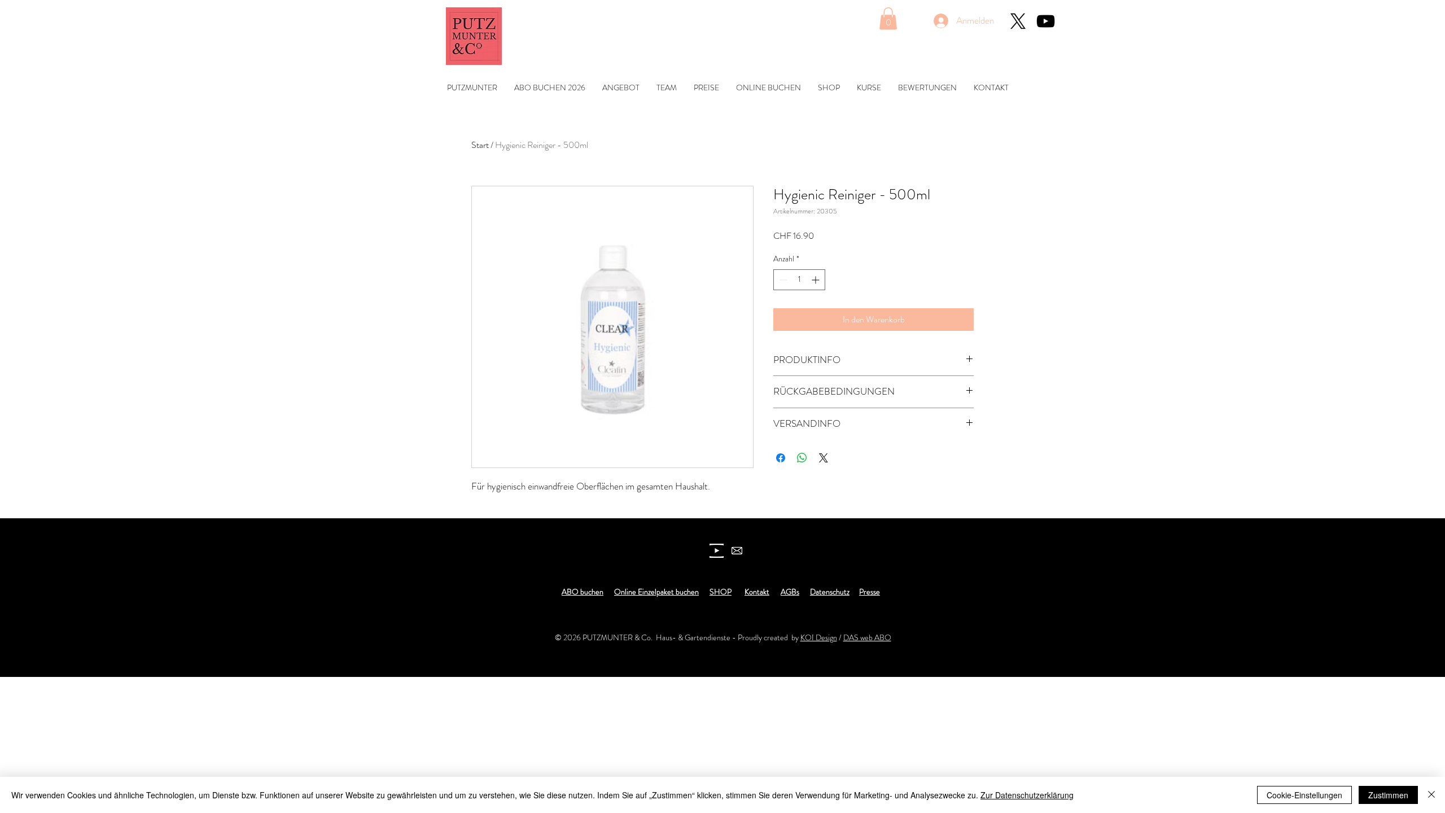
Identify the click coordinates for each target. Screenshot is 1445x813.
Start (480, 144)
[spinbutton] (799, 280)
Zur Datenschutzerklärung (1027, 795)
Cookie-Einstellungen (1304, 795)
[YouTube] (1046, 21)
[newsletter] (737, 551)
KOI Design (818, 637)
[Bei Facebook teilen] (780, 458)
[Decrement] (782, 280)
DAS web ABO (867, 637)
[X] (1018, 21)
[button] (888, 18)
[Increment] (816, 280)
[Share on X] (823, 458)
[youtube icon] (717, 551)
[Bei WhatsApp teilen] (802, 458)
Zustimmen (1388, 795)
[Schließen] (1431, 795)
